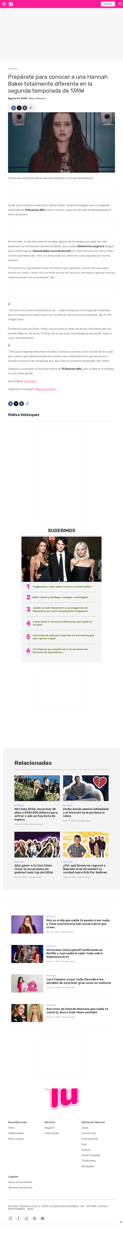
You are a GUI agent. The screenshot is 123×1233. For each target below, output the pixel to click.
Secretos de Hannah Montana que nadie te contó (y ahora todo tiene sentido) (77, 1010)
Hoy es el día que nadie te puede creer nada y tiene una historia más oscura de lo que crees (78, 924)
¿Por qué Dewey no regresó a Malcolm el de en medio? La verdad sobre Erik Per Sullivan (85, 869)
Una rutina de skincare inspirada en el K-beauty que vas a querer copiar (63, 637)
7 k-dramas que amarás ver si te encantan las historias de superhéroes (60, 651)
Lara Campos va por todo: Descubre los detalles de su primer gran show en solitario (78, 981)
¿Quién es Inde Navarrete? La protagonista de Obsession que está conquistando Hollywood (60, 609)
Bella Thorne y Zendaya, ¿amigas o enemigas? (60, 597)
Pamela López (36, 824)
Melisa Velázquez (37, 98)
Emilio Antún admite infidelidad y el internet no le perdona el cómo (86, 812)
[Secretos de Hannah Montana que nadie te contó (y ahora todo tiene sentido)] (27, 1013)
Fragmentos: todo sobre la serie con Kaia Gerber (62, 586)
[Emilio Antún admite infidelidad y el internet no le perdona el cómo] (86, 788)
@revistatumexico (45, 389)
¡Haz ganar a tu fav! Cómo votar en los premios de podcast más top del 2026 (33, 869)
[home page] (10, 4)
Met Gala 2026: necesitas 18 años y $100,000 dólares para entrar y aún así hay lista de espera (35, 814)
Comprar (107, 4)
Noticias (12, 69)
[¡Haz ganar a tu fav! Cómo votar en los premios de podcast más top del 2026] (37, 844)
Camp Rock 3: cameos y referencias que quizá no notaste (62, 623)
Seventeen (30, 381)
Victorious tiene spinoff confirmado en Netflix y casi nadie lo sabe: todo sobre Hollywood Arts (74, 953)
